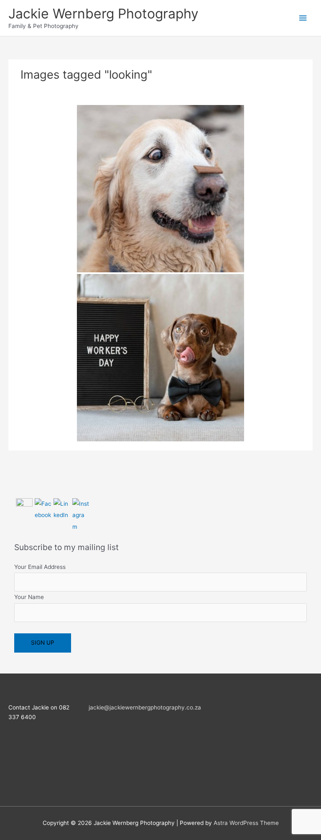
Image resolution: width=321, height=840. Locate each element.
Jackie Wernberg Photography (103, 13)
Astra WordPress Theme (246, 823)
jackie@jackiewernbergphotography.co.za (145, 707)
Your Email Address (40, 566)
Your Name (29, 597)
